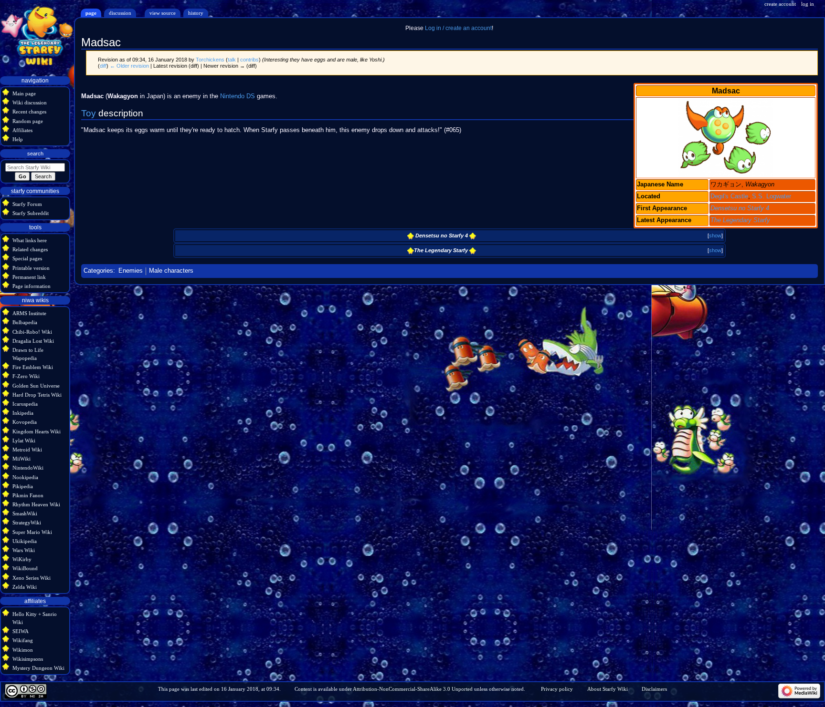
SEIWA (20, 631)
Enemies (130, 270)
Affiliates (22, 130)
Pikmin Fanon (27, 495)
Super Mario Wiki (32, 532)
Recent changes (29, 111)
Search (35, 153)
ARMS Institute (29, 313)
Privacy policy (557, 689)
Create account (780, 4)
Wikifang (22, 640)
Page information (31, 286)
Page (90, 13)
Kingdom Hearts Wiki (36, 431)
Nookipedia (25, 477)
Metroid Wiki (27, 449)
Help (17, 139)
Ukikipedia (24, 541)
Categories (98, 270)
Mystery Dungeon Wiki (38, 668)
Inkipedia (22, 413)
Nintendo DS (237, 96)
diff (103, 66)
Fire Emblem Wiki (32, 367)
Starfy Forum (27, 204)
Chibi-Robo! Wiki (32, 332)
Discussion (120, 13)
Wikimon (22, 650)
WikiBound (25, 568)
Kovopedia (24, 422)
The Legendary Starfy (740, 220)
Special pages (27, 258)
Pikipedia (22, 486)
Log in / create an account (458, 28)
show (715, 235)
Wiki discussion (29, 102)
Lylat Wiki (23, 440)
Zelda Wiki (24, 587)
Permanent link (29, 277)
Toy (88, 113)
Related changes (30, 249)
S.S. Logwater (771, 196)
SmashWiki (24, 513)
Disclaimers (654, 689)
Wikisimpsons (27, 659)
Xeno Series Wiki (31, 578)
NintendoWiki (27, 468)
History (195, 13)
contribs (249, 59)
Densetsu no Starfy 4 (739, 208)
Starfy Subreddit (30, 213)
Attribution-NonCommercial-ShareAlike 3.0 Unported (413, 689)
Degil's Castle (729, 196)
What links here (29, 240)
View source (162, 13)
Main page (24, 93)
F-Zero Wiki (26, 376)
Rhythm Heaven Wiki (36, 504)
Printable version (31, 268)
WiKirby (22, 559)
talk (232, 59)
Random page (27, 121)
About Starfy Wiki (607, 689)
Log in (807, 4)
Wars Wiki (23, 550)
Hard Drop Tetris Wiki (37, 395)
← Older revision (129, 66)
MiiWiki (21, 458)
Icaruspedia (25, 404)
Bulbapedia (24, 322)
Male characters (171, 270)
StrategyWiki (26, 522)
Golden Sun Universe (36, 386)
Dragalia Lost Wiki (33, 341)
